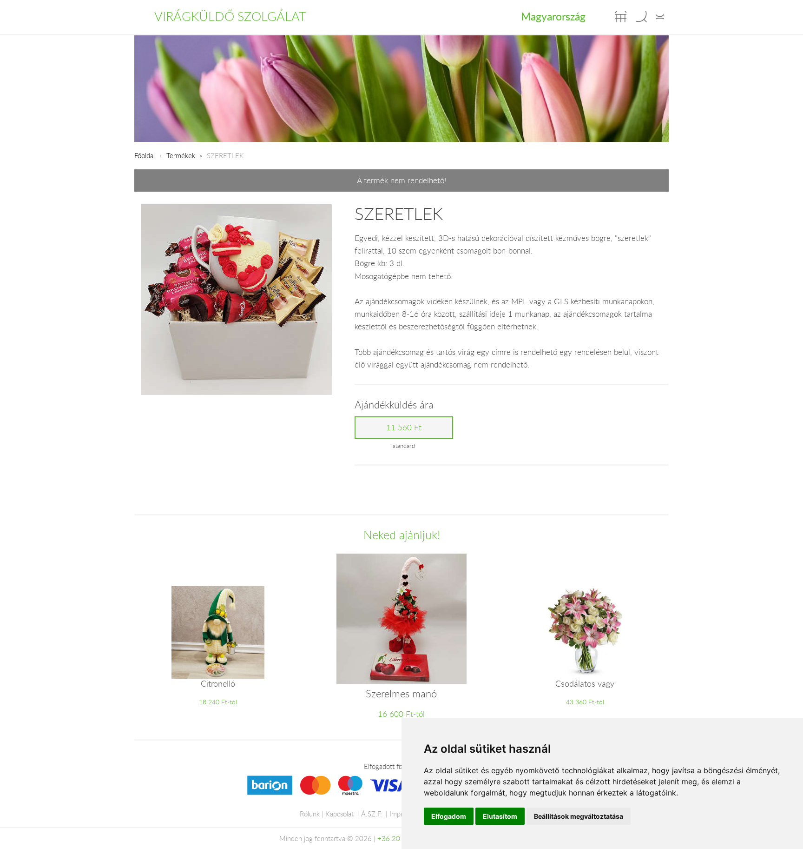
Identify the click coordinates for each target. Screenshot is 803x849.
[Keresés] (641, 16)
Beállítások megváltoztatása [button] (578, 816)
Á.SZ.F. (371, 813)
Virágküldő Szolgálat (230, 16)
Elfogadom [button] (448, 816)
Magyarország (553, 16)
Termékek (180, 155)
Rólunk (310, 813)
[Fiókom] (660, 16)
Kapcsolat (339, 813)
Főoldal (144, 155)
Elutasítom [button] (500, 816)
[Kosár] (620, 16)
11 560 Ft (403, 427)
